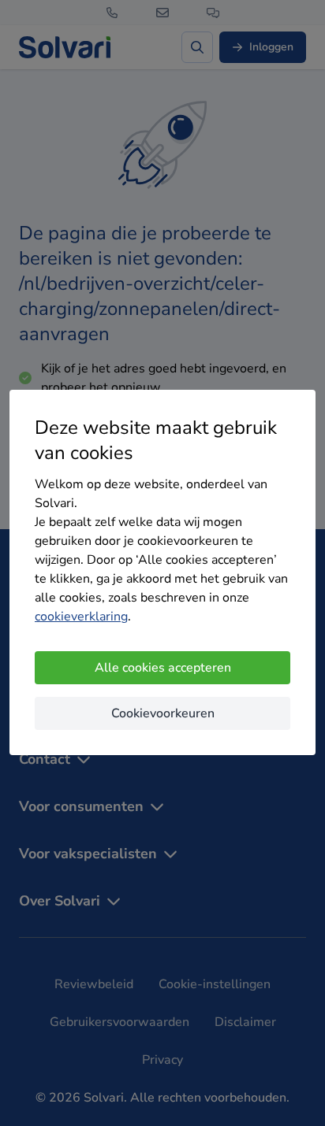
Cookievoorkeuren (163, 713)
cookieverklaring (81, 616)
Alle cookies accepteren (163, 667)
